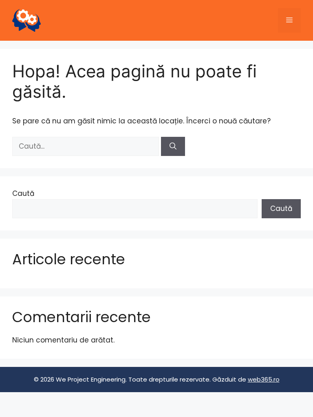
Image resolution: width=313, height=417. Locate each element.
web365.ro (264, 379)
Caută (23, 193)
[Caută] (173, 146)
